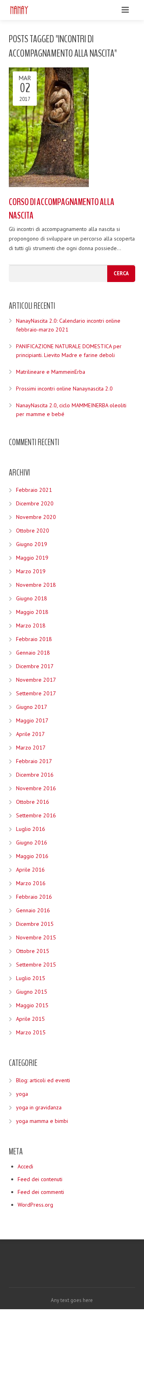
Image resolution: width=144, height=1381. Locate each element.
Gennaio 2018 (33, 652)
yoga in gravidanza (39, 1107)
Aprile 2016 (30, 869)
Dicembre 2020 (35, 503)
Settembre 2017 (36, 693)
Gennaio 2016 (33, 910)
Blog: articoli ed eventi (43, 1080)
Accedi (25, 1166)
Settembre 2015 (36, 964)
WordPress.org (35, 1204)
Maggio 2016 (32, 856)
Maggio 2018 (32, 612)
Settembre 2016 (36, 815)
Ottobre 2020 (32, 530)
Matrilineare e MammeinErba (50, 371)
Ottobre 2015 (32, 951)
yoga (22, 1093)
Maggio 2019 (32, 557)
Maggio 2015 (32, 1005)
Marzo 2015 (31, 1032)
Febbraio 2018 (34, 639)
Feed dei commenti (41, 1192)
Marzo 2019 (31, 571)
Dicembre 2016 (35, 774)
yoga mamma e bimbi (42, 1121)
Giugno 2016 (31, 842)
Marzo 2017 (31, 747)
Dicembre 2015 (35, 923)
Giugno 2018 (31, 598)
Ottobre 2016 (32, 801)
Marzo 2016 (31, 883)
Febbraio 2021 (34, 489)
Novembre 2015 (36, 937)
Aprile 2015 (30, 1018)
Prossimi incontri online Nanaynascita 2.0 (64, 388)
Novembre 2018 (36, 584)
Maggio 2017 (32, 720)
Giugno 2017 (31, 706)
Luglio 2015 (30, 978)
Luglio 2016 (30, 829)
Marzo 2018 (31, 625)
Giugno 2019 (31, 544)
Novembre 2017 (36, 679)
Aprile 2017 (30, 734)
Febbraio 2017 (34, 761)
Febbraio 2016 (34, 896)
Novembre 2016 (36, 788)
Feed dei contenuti (40, 1179)
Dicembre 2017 (35, 666)
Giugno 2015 (31, 991)
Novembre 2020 (36, 517)
